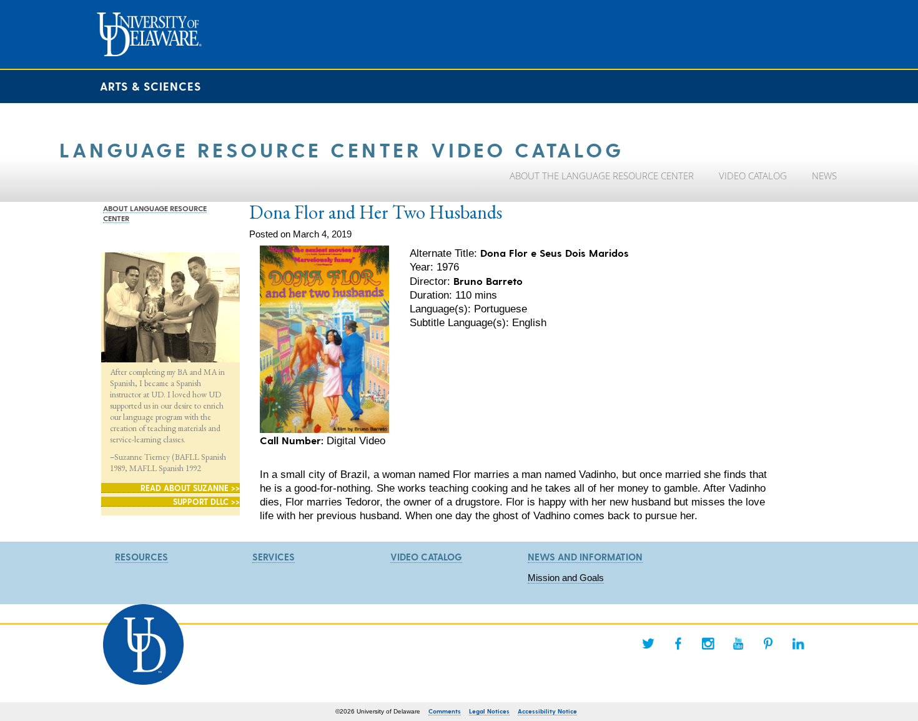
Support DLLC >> (206, 501)
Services (273, 556)
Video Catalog (426, 556)
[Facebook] (678, 643)
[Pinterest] (768, 643)
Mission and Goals (566, 577)
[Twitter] (648, 643)
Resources (141, 556)
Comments (444, 711)
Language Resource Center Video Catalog (341, 149)
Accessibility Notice (547, 711)
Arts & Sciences (150, 85)
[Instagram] (708, 643)
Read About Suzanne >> (190, 487)
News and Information (585, 556)
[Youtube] (738, 643)
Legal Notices (489, 711)
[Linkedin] (798, 643)
